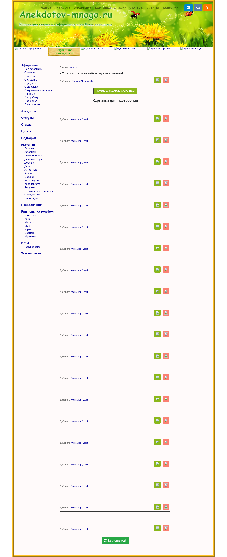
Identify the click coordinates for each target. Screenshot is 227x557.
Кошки (28, 173)
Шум (27, 225)
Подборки (170, 7)
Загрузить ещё (117, 540)
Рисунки (29, 187)
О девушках (31, 86)
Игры (27, 229)
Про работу (31, 97)
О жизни (29, 72)
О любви (29, 76)
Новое (46, 7)
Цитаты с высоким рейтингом (115, 90)
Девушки (29, 162)
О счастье (30, 79)
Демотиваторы (33, 159)
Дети (27, 166)
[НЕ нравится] (166, 80)
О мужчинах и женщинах (39, 90)
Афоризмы (83, 7)
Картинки (103, 7)
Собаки (29, 176)
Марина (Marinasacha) (83, 81)
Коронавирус (32, 183)
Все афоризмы (33, 68)
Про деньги (31, 100)
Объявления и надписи (38, 190)
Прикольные (32, 104)
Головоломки (32, 246)
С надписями (32, 194)
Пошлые (29, 93)
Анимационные (33, 155)
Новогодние (31, 198)
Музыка (29, 222)
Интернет (30, 215)
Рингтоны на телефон (37, 211)
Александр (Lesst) (79, 119)
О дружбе (30, 83)
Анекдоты (62, 7)
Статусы (136, 7)
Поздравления (32, 204)
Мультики (30, 236)
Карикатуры (31, 180)
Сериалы (30, 232)
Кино (27, 218)
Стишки (120, 7)
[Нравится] (157, 80)
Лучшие (29, 148)
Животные (30, 169)
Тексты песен (31, 253)
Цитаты (152, 7)
